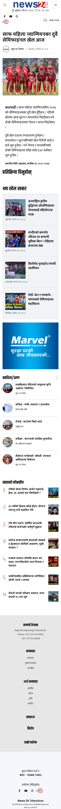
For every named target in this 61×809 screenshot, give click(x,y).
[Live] (6, 23)
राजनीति (30, 668)
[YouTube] (10, 16)
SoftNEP (33, 807)
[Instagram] (16, 16)
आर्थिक (31, 688)
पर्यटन (30, 693)
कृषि (30, 698)
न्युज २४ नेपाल (17, 49)
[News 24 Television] (30, 5)
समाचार (30, 658)
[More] (56, 377)
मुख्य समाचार (30, 663)
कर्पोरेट (30, 703)
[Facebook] (4, 16)
